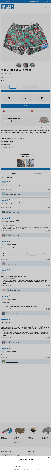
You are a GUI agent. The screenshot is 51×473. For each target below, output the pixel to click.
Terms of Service (38, 469)
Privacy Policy (30, 469)
